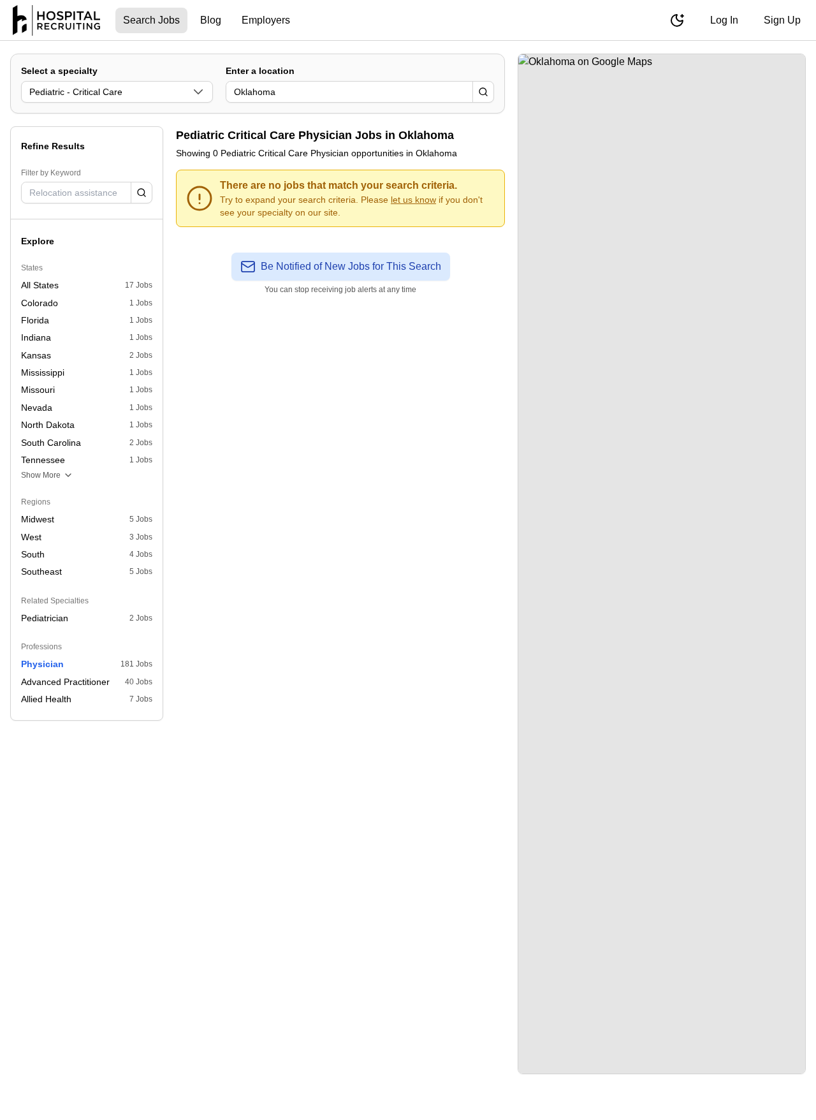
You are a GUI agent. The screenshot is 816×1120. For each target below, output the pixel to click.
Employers (266, 20)
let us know (413, 200)
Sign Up (782, 20)
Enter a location (260, 71)
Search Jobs (151, 20)
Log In (724, 20)
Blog (210, 20)
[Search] (483, 92)
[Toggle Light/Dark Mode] (677, 20)
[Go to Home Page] (56, 20)
